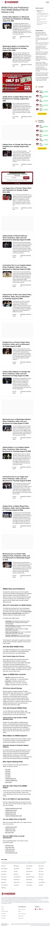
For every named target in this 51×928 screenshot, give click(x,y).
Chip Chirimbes (4, 868)
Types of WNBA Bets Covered (43, 14)
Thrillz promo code (10, 849)
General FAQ (20, 918)
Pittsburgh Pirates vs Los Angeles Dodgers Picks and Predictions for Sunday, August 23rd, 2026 (42, 58)
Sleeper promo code (10, 830)
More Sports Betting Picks (42, 21)
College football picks (10, 778)
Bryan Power (41, 865)
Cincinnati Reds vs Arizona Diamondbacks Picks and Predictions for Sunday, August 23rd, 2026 (42, 48)
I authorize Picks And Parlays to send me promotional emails (18, 180)
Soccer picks (8, 782)
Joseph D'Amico (29, 871)
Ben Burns (3, 865)
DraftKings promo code (11, 810)
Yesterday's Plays (4, 911)
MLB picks (8, 771)
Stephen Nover (17, 882)
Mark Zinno (16, 874)
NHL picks (7, 775)
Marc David (41, 871)
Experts (2, 909)
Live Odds (3, 918)
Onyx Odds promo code (11, 852)
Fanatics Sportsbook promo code (13, 808)
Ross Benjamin (29, 879)
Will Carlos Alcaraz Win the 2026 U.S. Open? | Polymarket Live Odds (42, 39)
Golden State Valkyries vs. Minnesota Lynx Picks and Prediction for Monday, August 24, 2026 (41, 34)
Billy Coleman (16, 865)
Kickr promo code (9, 847)
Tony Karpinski (29, 885)
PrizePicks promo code (11, 827)
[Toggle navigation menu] (2, 2)
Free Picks (3, 913)
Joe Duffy (15, 871)
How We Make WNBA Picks (42, 13)
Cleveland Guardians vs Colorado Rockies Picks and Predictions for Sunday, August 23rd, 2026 (42, 69)
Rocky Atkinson (17, 879)
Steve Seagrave (29, 882)
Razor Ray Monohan (30, 876)
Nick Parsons (3, 876)
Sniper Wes (3, 882)
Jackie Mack (41, 868)
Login (47, 2)
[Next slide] (2, 584)
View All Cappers (42, 113)
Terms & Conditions (17, 183)
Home (2, 906)
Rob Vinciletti (3, 879)
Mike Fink (28, 874)
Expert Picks (3, 915)
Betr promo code (9, 832)
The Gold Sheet (4, 885)
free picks (21, 593)
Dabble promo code (10, 829)
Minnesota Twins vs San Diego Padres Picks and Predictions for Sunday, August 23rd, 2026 (42, 53)
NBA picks (7, 773)
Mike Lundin (41, 874)
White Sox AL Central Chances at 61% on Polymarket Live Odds (42, 43)
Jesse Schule (4, 871)
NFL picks (7, 769)
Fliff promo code (9, 845)
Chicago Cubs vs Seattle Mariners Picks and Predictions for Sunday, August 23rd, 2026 (42, 64)
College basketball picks (11, 780)
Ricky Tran (41, 876)
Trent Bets (41, 885)
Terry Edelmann (42, 882)
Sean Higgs (41, 879)
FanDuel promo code (10, 812)
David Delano (16, 868)
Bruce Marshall (29, 865)
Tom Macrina (16, 885)
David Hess (28, 868)
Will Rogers (3, 887)
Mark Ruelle (3, 874)
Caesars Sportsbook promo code (13, 815)
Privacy (19, 911)
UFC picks (8, 776)
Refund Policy (21, 916)
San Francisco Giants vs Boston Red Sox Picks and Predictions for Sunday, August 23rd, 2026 (42, 74)
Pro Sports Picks (17, 876)
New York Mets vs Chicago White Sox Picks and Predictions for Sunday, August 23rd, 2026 (42, 79)
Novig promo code (9, 851)
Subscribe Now (26, 177)
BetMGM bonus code (10, 814)
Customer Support (21, 909)
